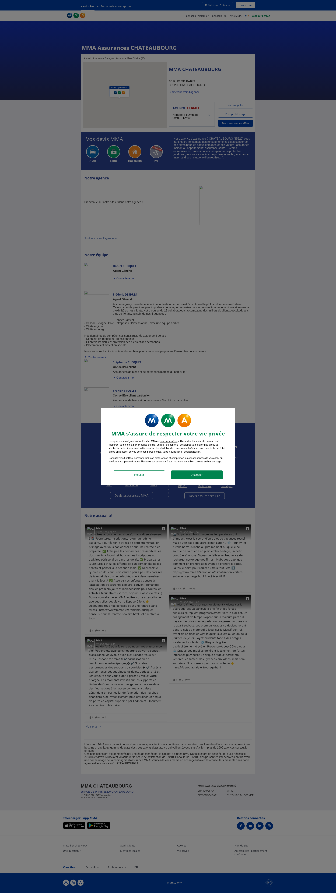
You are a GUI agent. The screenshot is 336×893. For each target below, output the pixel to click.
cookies (199, 461)
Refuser (139, 474)
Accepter (196, 474)
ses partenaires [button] (168, 441)
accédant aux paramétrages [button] (124, 461)
